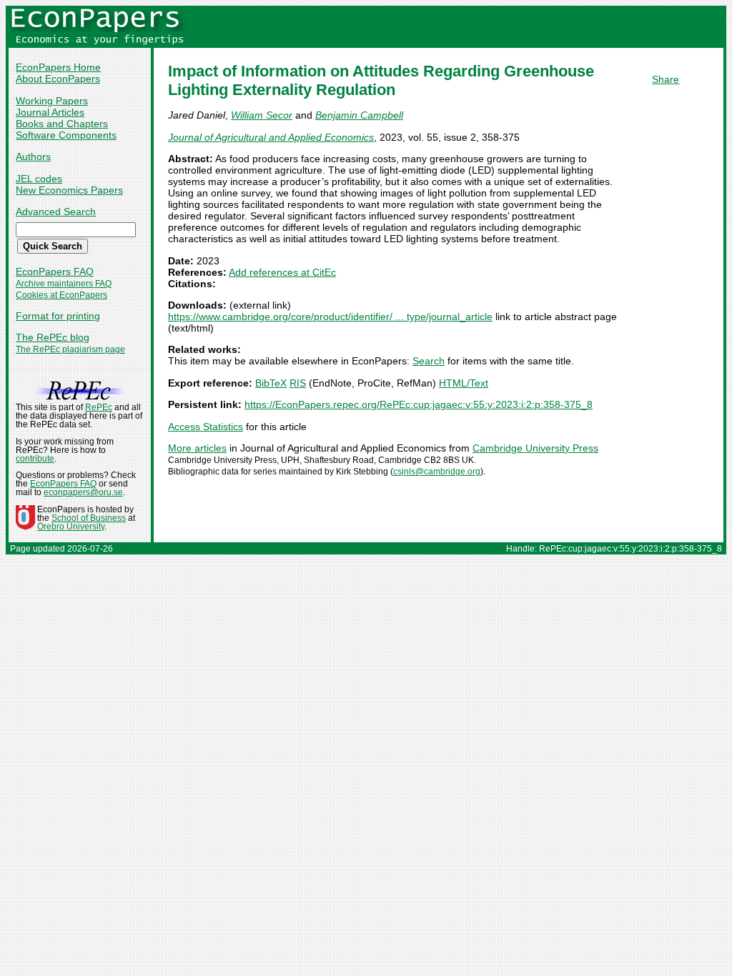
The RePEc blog (52, 337)
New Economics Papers (69, 190)
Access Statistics (205, 426)
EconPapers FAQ (55, 271)
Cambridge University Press (535, 448)
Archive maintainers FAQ (64, 283)
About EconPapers (58, 78)
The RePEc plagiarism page (70, 349)
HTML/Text (463, 383)
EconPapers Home (58, 67)
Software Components (66, 135)
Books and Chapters (62, 123)
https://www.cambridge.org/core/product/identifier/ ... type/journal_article (330, 316)
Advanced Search (56, 211)
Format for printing (58, 316)
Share (665, 79)
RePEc (98, 407)
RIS (298, 383)
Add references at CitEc (282, 272)
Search (428, 361)
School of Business (88, 518)
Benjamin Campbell (359, 115)
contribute (35, 458)
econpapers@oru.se (83, 492)
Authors (33, 156)
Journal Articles (50, 112)
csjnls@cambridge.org (436, 471)
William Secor (261, 115)
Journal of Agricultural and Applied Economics (271, 137)
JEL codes (39, 178)
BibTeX (271, 383)
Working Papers (52, 100)
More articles (197, 448)
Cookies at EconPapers (61, 295)
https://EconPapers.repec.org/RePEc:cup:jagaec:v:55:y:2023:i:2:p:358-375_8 (418, 404)
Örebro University (70, 526)
